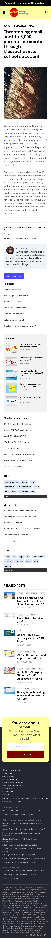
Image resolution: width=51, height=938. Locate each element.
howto (33, 631)
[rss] (44, 935)
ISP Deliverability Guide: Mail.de (30, 398)
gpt (34, 651)
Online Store (8, 788)
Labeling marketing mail (14, 314)
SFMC (23, 815)
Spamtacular (22, 875)
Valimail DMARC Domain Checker (18, 430)
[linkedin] (30, 935)
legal (7, 491)
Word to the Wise (10, 878)
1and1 (7, 556)
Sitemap (6, 794)
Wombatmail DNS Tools (12, 785)
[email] (26, 935)
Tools (30, 815)
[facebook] (37, 935)
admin (20, 594)
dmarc (24, 482)
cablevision (39, 556)
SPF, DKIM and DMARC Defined (17, 424)
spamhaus (9, 486)
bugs (20, 688)
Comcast (14, 815)
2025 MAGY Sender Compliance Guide (19, 845)
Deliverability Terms (12, 541)
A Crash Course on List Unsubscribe (20, 510)
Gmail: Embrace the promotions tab (18, 862)
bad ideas (23, 491)
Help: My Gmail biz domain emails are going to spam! (22, 824)
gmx (36, 561)
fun (27, 614)
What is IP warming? (13, 522)
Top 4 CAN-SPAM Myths (15, 307)
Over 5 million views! (11, 779)
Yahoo (5, 815)
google (8, 566)
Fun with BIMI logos (12, 466)
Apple (30, 811)
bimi (14, 491)
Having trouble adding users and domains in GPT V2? (31, 373)
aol (14, 556)
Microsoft (20, 811)
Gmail (37, 811)
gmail (28, 561)
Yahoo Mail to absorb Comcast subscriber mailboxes (21, 850)
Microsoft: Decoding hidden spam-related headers (21, 834)
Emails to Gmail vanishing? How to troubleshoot (24, 858)
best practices (11, 482)
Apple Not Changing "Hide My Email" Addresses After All (29, 675)
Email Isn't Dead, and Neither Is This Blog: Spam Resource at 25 (30, 601)
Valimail (33, 875)
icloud (41, 668)
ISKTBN (41, 871)
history (42, 594)
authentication (24, 486)
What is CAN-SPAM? (13, 301)
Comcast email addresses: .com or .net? (31, 358)
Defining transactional (14, 320)
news (31, 26)
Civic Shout (7, 871)
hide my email (31, 668)
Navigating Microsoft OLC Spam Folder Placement (19, 840)
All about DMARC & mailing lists (18, 460)
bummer (7, 26)
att (28, 556)
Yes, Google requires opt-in (16, 295)
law (32, 491)
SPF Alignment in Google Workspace (18, 855)
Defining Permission (12, 289)
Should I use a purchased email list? (20, 326)
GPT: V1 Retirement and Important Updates (30, 345)
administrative (31, 594)
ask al (36, 486)
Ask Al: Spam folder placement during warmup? (23, 829)
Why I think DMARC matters (16, 442)
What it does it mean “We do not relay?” (22, 528)
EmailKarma (20, 871)
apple (21, 556)
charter (8, 561)
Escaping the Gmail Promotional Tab (20, 516)
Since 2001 (7, 773)
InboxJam (31, 871)
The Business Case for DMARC (17, 448)
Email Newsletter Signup (13, 782)
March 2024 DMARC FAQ (15, 436)
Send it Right (8, 875)
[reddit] (33, 935)
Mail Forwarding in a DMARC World (19, 454)
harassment (20, 26)
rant (33, 482)
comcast (19, 561)
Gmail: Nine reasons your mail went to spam (31, 385)
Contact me (7, 791)
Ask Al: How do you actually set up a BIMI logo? (30, 638)
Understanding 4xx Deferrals (17, 534)
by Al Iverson (8, 776)
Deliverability (8, 811)
